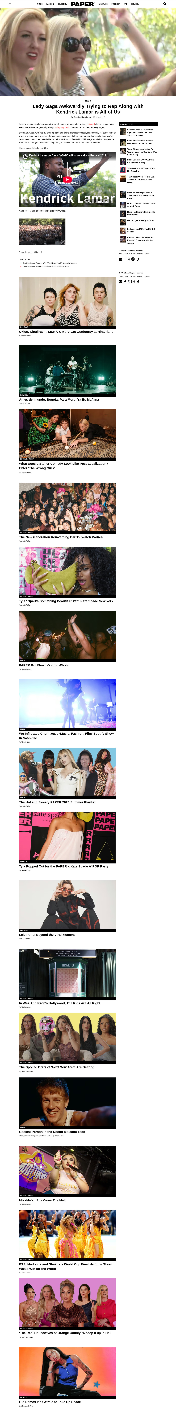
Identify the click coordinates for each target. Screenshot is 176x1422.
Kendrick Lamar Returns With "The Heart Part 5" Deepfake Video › (50, 263)
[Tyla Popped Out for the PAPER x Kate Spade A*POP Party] (67, 836)
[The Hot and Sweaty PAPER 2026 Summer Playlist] (67, 772)
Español (135, 4)
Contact (128, 253)
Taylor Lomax (26, 473)
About (121, 253)
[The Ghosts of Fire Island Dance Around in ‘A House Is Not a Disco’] (123, 178)
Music (40, 4)
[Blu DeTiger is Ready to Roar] (123, 222)
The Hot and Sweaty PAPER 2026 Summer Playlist (57, 802)
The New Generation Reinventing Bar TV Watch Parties (61, 537)
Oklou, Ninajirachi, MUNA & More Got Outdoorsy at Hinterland (66, 331)
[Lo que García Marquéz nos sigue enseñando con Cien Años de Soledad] (123, 131)
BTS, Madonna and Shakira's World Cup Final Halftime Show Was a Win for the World (65, 1266)
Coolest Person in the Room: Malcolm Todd (52, 1132)
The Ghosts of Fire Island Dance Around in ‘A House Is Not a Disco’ (142, 180)
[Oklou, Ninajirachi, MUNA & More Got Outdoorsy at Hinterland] (67, 301)
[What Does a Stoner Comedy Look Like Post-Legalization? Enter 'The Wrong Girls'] (67, 433)
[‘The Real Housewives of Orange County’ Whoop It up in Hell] (67, 1302)
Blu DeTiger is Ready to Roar (140, 220)
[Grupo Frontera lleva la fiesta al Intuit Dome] (123, 205)
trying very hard (62, 127)
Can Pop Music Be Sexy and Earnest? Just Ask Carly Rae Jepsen (140, 240)
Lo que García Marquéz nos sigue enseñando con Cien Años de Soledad (140, 133)
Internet (115, 4)
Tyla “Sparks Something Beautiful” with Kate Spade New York (66, 601)
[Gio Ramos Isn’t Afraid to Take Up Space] (67, 1371)
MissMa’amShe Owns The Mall (42, 1200)
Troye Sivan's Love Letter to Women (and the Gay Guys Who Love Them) (142, 152)
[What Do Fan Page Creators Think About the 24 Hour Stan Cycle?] (123, 194)
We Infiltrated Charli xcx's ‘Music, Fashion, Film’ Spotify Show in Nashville (66, 736)
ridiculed (91, 124)
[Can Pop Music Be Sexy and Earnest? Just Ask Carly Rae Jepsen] (123, 239)
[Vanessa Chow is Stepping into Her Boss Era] (123, 170)
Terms (147, 253)
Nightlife (103, 4)
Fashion (50, 4)
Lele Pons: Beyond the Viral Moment (47, 934)
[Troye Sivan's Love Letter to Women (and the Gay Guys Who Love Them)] (123, 151)
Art (125, 4)
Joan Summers (27, 1072)
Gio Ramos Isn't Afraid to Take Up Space (50, 1402)
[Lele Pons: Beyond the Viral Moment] (67, 904)
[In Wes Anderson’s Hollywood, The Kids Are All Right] (67, 973)
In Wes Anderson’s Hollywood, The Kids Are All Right (59, 1003)
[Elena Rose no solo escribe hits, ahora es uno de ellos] (123, 142)
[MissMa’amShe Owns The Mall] (67, 1170)
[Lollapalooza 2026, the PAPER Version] (123, 231)
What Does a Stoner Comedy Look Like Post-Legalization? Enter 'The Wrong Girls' (63, 466)
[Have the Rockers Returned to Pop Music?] (123, 214)
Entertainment (26, 459)
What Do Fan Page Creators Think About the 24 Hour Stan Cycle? (140, 196)
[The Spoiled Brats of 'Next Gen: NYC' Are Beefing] (67, 1037)
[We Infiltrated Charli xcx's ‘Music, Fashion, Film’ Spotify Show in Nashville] (67, 703)
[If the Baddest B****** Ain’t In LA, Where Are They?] (123, 161)
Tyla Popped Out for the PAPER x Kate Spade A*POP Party (63, 866)
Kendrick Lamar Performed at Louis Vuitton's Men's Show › (46, 266)
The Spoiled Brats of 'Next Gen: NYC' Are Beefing (56, 1067)
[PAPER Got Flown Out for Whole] (67, 635)
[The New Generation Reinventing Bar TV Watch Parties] (67, 507)
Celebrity (62, 4)
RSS (134, 253)
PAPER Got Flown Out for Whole (43, 665)
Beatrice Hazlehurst (82, 117)
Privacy (140, 253)
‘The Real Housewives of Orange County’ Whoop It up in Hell (65, 1333)
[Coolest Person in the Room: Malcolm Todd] (67, 1101)
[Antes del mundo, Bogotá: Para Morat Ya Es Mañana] (67, 369)
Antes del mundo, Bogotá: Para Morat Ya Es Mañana (59, 399)
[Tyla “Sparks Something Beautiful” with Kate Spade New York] (67, 571)
